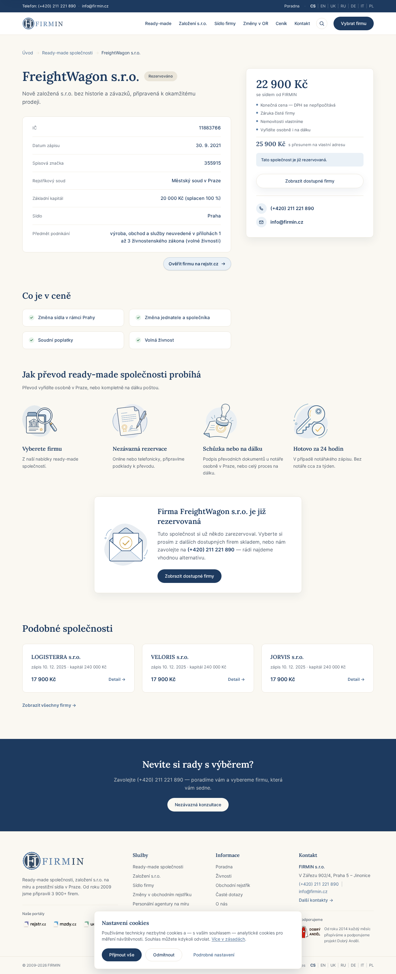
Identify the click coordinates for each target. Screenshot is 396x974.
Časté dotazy (229, 894)
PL (371, 6)
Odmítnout (163, 954)
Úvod (27, 52)
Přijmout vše (121, 954)
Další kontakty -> (316, 900)
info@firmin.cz (95, 6)
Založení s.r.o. (193, 23)
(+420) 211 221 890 (57, 6)
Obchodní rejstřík (233, 885)
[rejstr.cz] (34, 924)
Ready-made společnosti (67, 52)
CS (313, 6)
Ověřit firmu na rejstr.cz (193, 263)
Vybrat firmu (353, 23)
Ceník (281, 23)
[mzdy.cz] (64, 924)
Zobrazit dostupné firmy (309, 180)
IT (362, 6)
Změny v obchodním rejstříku (162, 894)
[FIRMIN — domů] (42, 23)
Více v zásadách (228, 939)
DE (353, 6)
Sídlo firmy (225, 23)
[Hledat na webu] (321, 23)
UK (333, 6)
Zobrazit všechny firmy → (49, 705)
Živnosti (223, 876)
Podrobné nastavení (213, 954)
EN (323, 6)
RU (343, 6)
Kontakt (302, 23)
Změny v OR (255, 23)
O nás (221, 903)
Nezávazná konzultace (198, 804)
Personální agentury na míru (161, 903)
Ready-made (158, 23)
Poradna (291, 6)
